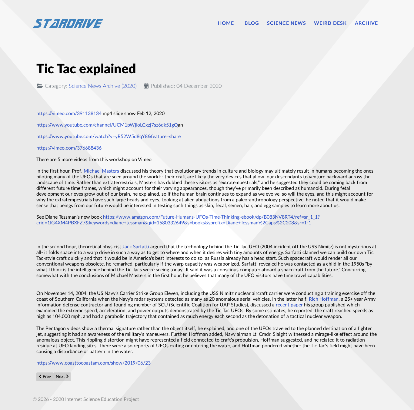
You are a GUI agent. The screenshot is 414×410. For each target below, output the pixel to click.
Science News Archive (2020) (103, 86)
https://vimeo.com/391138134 (69, 113)
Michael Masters (101, 171)
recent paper (289, 305)
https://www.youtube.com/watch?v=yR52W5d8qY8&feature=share (108, 136)
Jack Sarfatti (135, 246)
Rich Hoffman (324, 299)
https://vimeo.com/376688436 (69, 148)
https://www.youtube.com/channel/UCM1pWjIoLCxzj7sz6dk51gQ (107, 125)
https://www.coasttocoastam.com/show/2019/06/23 (93, 363)
